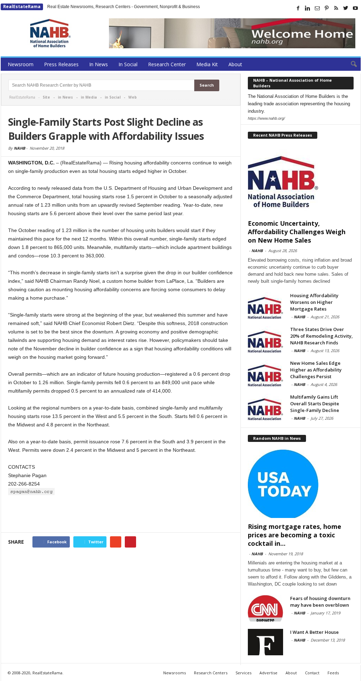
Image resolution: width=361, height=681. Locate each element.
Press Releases (61, 64)
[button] (350, 64)
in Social (113, 97)
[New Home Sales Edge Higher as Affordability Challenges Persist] (265, 373)
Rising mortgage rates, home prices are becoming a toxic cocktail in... (294, 535)
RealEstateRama (22, 7)
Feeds (333, 672)
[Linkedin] (308, 8)
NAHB (19, 148)
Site (46, 97)
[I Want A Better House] (265, 642)
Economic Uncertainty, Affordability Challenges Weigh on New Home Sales (296, 231)
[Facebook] (298, 8)
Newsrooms (174, 672)
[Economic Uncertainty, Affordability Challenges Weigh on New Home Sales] (301, 180)
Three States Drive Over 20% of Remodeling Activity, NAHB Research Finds (321, 336)
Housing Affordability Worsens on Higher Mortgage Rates (314, 302)
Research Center (167, 64)
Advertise (268, 672)
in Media (89, 97)
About (235, 64)
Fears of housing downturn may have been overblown (320, 601)
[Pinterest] (327, 8)
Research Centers (210, 672)
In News (98, 64)
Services (243, 672)
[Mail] (317, 8)
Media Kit (207, 64)
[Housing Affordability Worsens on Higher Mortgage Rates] (265, 305)
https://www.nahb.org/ (266, 118)
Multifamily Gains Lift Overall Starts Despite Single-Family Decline (314, 403)
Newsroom (20, 64)
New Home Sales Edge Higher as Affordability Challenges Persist (316, 370)
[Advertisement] (120, 514)
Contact (312, 672)
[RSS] (336, 8)
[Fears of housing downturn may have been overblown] (265, 608)
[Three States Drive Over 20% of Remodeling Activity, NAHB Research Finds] (265, 339)
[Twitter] (346, 8)
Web (132, 97)
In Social (127, 64)
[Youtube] (355, 8)
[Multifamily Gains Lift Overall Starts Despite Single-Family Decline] (265, 407)
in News (65, 97)
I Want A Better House (314, 632)
